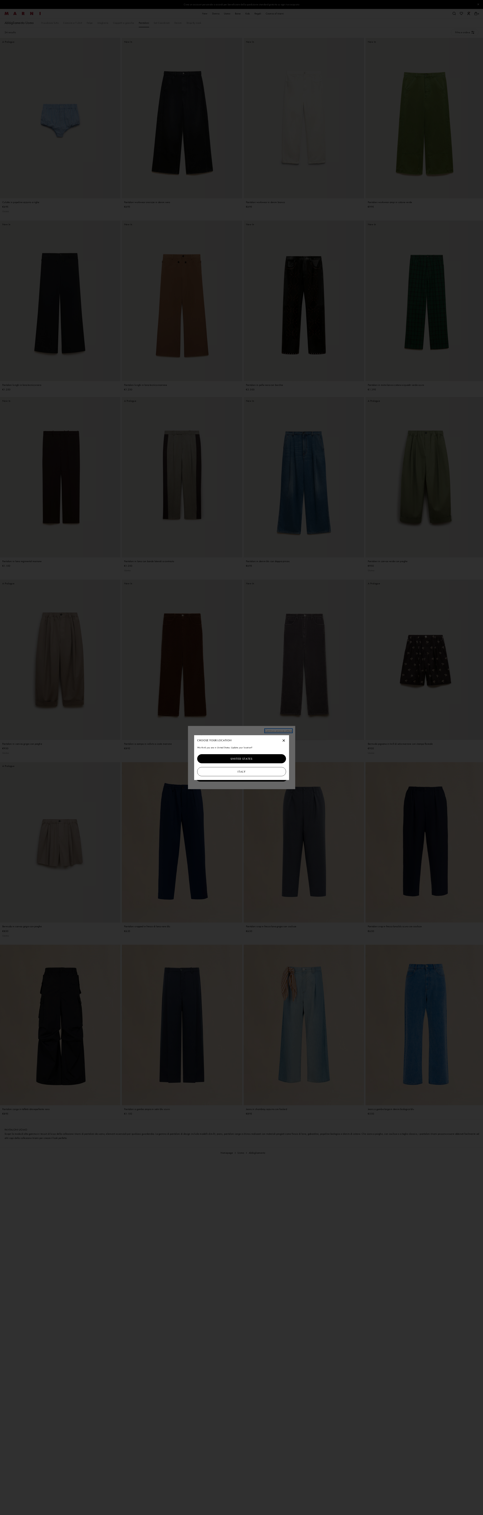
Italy (241, 771)
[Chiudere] (283, 740)
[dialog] (241, 757)
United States (242, 758)
